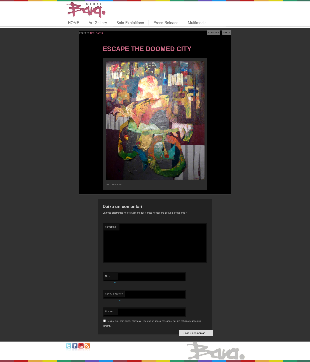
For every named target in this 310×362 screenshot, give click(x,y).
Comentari (111, 226)
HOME (73, 22)
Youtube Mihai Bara (81, 347)
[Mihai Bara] (85, 14)
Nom (110, 276)
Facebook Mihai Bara (75, 347)
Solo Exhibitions (130, 22)
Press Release (166, 22)
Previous (213, 32)
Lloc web (109, 311)
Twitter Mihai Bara (68, 347)
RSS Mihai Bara (87, 347)
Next (226, 32)
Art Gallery (98, 22)
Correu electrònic (114, 294)
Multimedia (197, 22)
